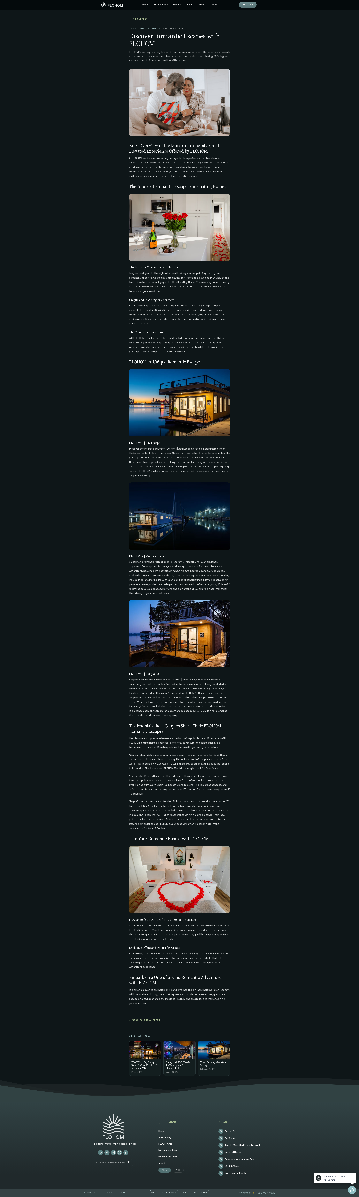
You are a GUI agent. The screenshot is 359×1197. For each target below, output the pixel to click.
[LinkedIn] (113, 1152)
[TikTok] (125, 1152)
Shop (165, 1170)
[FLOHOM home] (112, 4)
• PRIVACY (108, 1192)
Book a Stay (164, 1137)
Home (161, 1130)
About (161, 1163)
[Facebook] (107, 1152)
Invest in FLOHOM (167, 1156)
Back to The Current (146, 1020)
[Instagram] (100, 1152)
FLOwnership (165, 1143)
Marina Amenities (167, 1150)
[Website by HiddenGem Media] (257, 1193)
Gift (178, 1170)
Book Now (248, 5)
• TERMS (120, 1192)
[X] (119, 1152)
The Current (140, 19)
